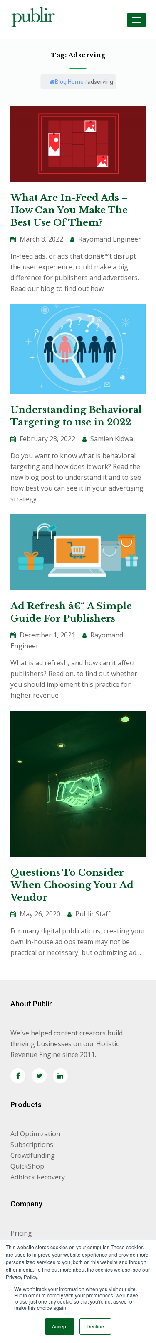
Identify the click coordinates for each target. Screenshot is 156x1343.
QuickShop (27, 1166)
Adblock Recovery (37, 1177)
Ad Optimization (35, 1133)
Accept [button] (59, 1326)
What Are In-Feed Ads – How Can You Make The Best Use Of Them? (69, 210)
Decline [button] (95, 1326)
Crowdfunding (32, 1155)
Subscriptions (31, 1144)
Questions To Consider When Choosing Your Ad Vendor (72, 885)
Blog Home (69, 81)
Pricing (21, 1233)
